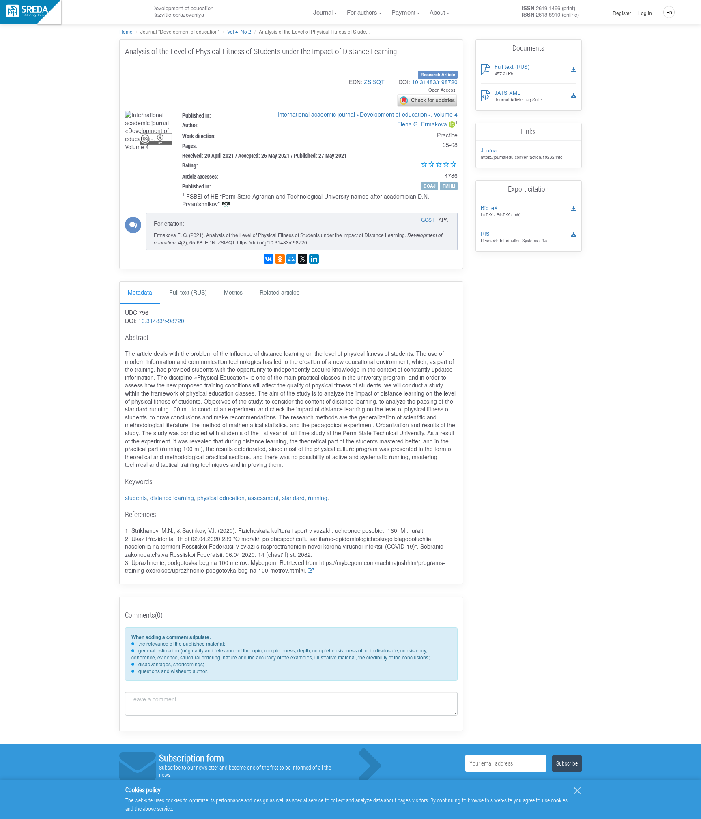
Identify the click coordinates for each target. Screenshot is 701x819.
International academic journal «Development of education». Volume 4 (367, 114)
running (317, 498)
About (437, 12)
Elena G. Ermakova (422, 124)
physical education (221, 498)
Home (126, 31)
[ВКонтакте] (268, 259)
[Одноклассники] (280, 259)
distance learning (172, 498)
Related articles (279, 292)
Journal (323, 12)
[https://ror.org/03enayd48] (226, 205)
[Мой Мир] (291, 259)
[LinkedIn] (314, 259)
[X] (302, 259)
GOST (427, 219)
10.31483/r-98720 (435, 82)
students (136, 498)
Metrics (233, 292)
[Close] (577, 790)
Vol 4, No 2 (239, 31)
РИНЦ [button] (449, 186)
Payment (403, 12)
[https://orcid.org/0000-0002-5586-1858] (452, 125)
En (669, 12)
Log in (645, 13)
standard (293, 498)
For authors (362, 12)
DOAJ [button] (430, 186)
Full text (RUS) (188, 292)
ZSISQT (374, 82)
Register (622, 13)
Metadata (140, 292)
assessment (263, 498)
